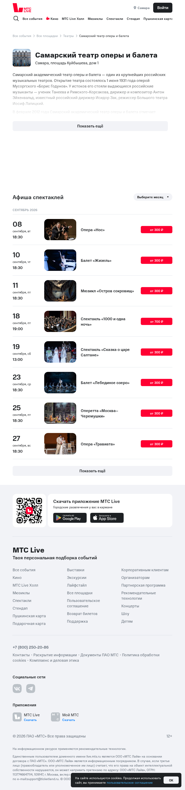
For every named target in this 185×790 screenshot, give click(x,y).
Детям (127, 621)
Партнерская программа (143, 585)
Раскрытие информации (55, 654)
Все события (32, 18)
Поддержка (77, 621)
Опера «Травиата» (98, 444)
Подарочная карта (29, 623)
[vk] (17, 688)
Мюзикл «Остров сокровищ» (107, 290)
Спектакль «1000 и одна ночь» (103, 321)
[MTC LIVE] (22, 7)
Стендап (133, 18)
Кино (54, 18)
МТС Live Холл (73, 18)
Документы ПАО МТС (99, 654)
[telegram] (30, 688)
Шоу (125, 613)
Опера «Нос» (93, 229)
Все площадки (47, 35)
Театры (68, 35)
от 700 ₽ (156, 321)
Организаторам (135, 577)
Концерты (130, 605)
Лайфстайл (77, 585)
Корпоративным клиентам (145, 569)
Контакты (21, 654)
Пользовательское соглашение (83, 603)
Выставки (75, 569)
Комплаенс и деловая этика (54, 660)
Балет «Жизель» (96, 260)
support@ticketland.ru (43, 778)
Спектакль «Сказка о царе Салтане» (105, 352)
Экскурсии (76, 577)
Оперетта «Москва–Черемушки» (99, 413)
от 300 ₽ (156, 229)
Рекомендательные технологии (138, 595)
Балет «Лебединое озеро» (105, 382)
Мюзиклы (95, 18)
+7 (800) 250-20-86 (31, 647)
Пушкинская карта (158, 18)
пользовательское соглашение (130, 782)
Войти (162, 7)
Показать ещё (90, 126)
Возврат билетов (82, 613)
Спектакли (114, 18)
